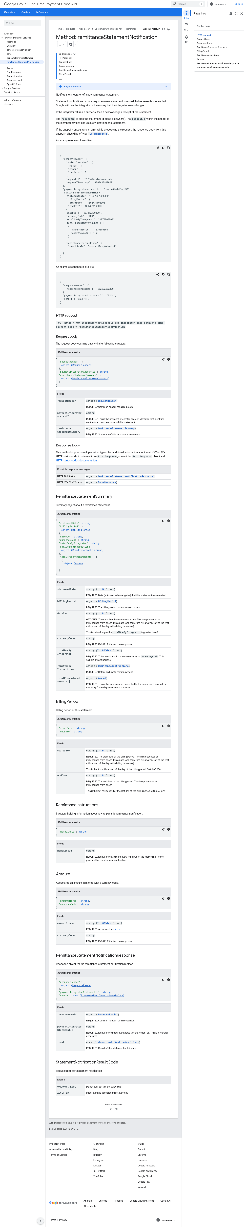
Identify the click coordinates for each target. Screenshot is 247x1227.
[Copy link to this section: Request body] (80, 337)
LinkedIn (97, 1165)
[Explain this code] (157, 148)
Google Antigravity (147, 1171)
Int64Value (104, 650)
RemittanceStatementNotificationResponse (125, 476)
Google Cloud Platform (142, 1200)
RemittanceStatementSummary (90, 378)
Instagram (98, 1160)
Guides (25, 12)
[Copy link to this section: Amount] (74, 874)
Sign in (239, 4)
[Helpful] (163, 28)
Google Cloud (145, 1176)
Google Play (144, 1181)
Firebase (142, 1160)
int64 (100, 589)
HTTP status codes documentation (76, 460)
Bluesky (97, 1154)
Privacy (63, 1220)
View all (142, 1187)
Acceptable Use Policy (61, 1149)
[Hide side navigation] (40, 1221)
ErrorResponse (106, 482)
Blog (95, 1149)
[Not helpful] (168, 28)
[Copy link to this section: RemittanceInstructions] (101, 805)
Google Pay (84, 29)
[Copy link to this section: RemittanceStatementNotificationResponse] (138, 956)
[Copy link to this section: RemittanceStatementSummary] (115, 497)
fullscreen (236, 14)
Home (59, 29)
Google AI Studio (146, 1165)
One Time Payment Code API (53, 4)
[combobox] (188, 4)
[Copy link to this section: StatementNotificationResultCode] (121, 1062)
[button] (22, 38)
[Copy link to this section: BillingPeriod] (81, 702)
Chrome (142, 1154)
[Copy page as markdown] (71, 44)
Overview (9, 12)
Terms (52, 1220)
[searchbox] (22, 23)
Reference (42, 12)
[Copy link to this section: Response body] (83, 446)
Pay (20, 4)
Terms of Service (58, 1154)
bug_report (231, 14)
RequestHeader (81, 365)
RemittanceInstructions (87, 550)
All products (90, 1206)
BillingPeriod (81, 529)
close (242, 14)
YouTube (98, 1176)
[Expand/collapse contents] (74, 54)
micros (116, 929)
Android (142, 1149)
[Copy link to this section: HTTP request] (80, 316)
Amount (79, 563)
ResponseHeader (81, 985)
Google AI (165, 1200)
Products (70, 29)
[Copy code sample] (168, 148)
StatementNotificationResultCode (102, 995)
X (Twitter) (99, 1171)
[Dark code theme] (163, 148)
